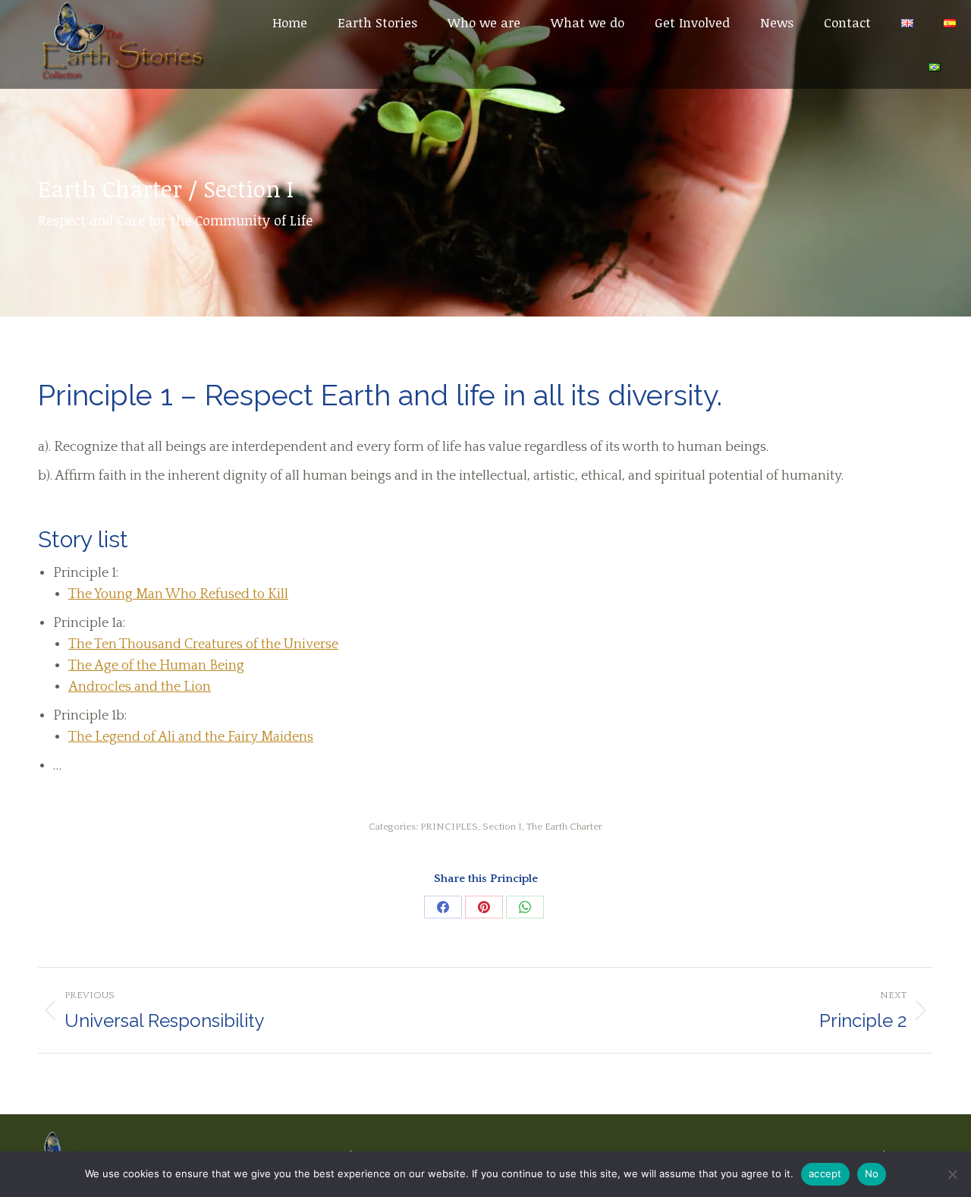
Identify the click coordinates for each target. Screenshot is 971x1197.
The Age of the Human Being (156, 665)
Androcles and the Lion (139, 687)
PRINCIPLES (449, 826)
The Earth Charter (564, 826)
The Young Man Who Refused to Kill (178, 594)
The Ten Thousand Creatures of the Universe (203, 644)
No (872, 1173)
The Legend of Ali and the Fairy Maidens (190, 737)
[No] (952, 1174)
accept (825, 1173)
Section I (502, 826)
